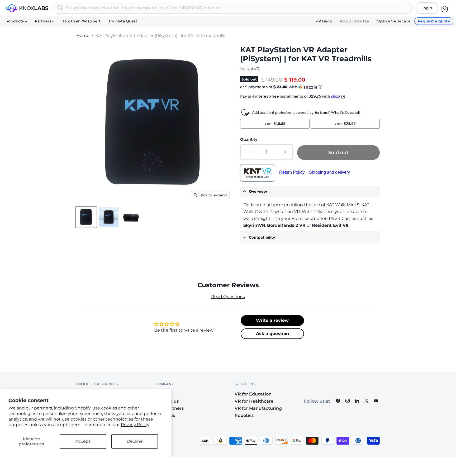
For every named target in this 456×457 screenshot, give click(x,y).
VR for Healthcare (254, 401)
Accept (83, 441)
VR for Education (253, 394)
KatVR (253, 68)
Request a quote (434, 21)
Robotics (244, 415)
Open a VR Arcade (393, 21)
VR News (324, 21)
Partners (43, 21)
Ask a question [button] (272, 333)
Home (82, 35)
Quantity (248, 139)
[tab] (310, 191)
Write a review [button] (272, 320)
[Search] (60, 8)
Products (16, 21)
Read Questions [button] (228, 296)
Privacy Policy (135, 424)
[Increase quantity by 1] (286, 152)
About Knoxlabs (354, 21)
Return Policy (292, 172)
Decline (135, 441)
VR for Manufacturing (258, 408)
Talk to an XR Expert (81, 21)
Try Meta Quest (122, 21)
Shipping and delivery (329, 172)
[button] (310, 86)
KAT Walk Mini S (342, 204)
